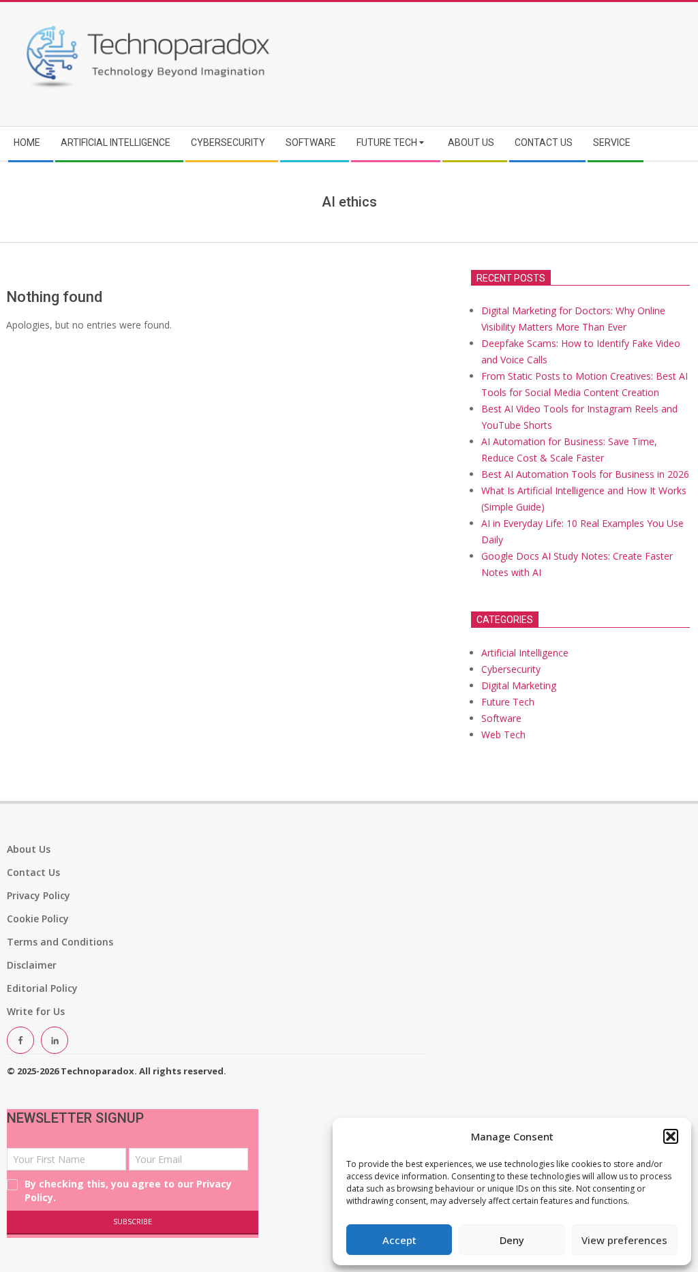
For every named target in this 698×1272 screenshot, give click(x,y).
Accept (399, 1240)
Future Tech (507, 701)
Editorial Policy (42, 988)
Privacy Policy (38, 895)
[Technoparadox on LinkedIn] (54, 1040)
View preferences (624, 1240)
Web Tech (503, 734)
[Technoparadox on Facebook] (20, 1040)
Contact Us (33, 872)
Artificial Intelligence (524, 652)
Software (501, 718)
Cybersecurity (511, 669)
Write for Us (36, 1011)
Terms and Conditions (60, 941)
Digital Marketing (518, 685)
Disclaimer (32, 964)
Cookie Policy (38, 918)
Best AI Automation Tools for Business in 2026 (585, 474)
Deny (512, 1240)
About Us (28, 849)
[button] (671, 1136)
